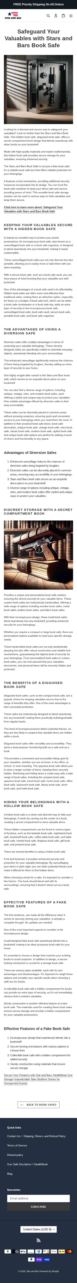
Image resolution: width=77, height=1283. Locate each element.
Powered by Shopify (49, 1271)
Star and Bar (33, 1271)
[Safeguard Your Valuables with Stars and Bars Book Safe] (38, 89)
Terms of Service (17, 1145)
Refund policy (15, 1154)
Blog (9, 1173)
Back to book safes (41, 1104)
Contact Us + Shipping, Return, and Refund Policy (36, 1136)
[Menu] (71, 15)
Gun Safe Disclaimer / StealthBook (27, 1164)
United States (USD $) (37, 1229)
